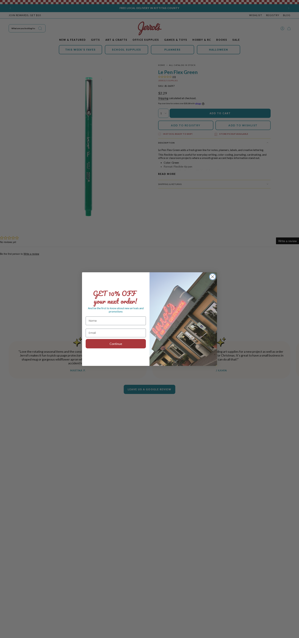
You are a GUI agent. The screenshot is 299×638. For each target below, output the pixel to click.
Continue (116, 344)
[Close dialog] (213, 277)
